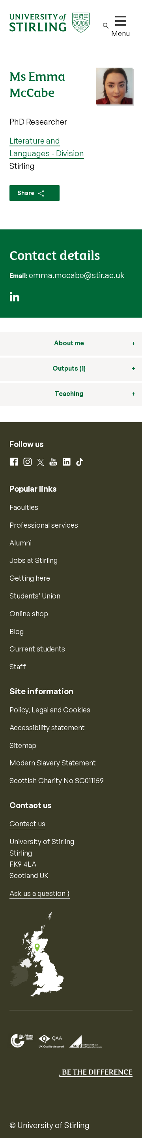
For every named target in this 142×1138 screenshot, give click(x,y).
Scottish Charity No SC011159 (56, 780)
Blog (16, 631)
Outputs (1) (69, 368)
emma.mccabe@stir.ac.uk (76, 275)
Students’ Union (34, 595)
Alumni (20, 542)
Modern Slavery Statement (52, 762)
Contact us (27, 823)
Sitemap (22, 745)
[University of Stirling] (49, 21)
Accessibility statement (47, 727)
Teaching (68, 394)
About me (69, 343)
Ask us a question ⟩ (39, 893)
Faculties (23, 507)
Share (26, 192)
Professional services (43, 525)
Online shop (28, 613)
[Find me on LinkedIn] (14, 299)
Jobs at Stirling (33, 560)
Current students (37, 648)
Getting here (29, 578)
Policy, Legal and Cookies (49, 709)
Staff (17, 666)
